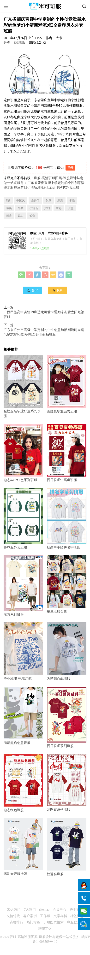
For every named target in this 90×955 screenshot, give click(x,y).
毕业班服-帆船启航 (18, 678)
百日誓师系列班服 (60, 746)
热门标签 (33, 922)
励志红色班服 (14, 810)
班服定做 (45, 929)
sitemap (44, 909)
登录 (70, 168)
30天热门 (14, 909)
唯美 (9, 208)
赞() (32, 290)
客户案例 (30, 916)
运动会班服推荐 (15, 874)
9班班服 (19, 42)
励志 (60, 200)
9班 (8, 200)
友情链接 (13, 916)
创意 (48, 200)
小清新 (34, 208)
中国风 (20, 200)
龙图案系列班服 (58, 809)
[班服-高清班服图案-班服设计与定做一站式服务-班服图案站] (45, 6)
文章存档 (60, 916)
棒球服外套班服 (15, 547)
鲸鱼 (32, 216)
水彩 (59, 208)
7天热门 (30, 909)
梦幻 (47, 208)
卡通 (72, 200)
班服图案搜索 (53, 922)
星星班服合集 (57, 611)
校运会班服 (55, 874)
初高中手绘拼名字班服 (63, 547)
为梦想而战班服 (58, 678)
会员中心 (59, 909)
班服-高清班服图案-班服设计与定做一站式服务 (44, 937)
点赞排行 (16, 922)
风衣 (21, 216)
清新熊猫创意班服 (17, 743)
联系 (57, 290)
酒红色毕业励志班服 (62, 411)
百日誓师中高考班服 (62, 480)
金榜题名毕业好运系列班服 (22, 413)
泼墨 (70, 208)
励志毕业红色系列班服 (20, 480)
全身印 (35, 200)
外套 (21, 208)
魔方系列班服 (14, 614)
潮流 (9, 216)
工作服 (45, 916)
